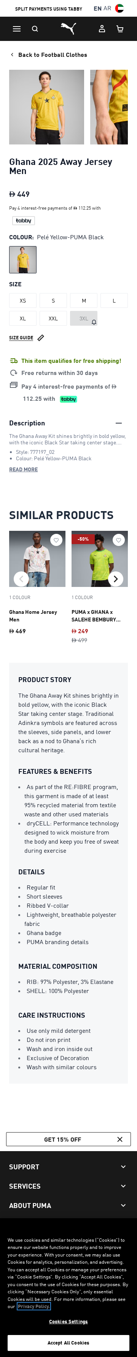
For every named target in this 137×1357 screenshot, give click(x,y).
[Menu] (16, 28)
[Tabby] (23, 220)
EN (98, 8)
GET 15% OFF (62, 1139)
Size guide (21, 337)
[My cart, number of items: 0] (120, 28)
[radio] (23, 259)
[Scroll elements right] (115, 579)
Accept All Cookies (68, 1343)
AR (108, 8)
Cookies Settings (68, 1321)
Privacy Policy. (34, 1306)
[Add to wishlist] (56, 540)
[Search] (35, 28)
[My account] (102, 28)
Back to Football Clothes (52, 54)
